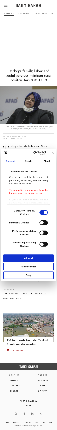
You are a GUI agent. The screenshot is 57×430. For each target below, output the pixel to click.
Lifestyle (14, 385)
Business (43, 380)
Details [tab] (28, 161)
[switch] (43, 222)
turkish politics (37, 293)
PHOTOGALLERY (17, 350)
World (14, 380)
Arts (42, 385)
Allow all (28, 258)
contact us (40, 422)
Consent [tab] (10, 161)
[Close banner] (53, 153)
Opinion (43, 391)
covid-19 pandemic (11, 293)
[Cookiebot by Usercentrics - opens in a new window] (34, 153)
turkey (24, 293)
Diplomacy (24, 14)
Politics (9, 14)
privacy (16, 422)
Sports (14, 391)
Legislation (40, 14)
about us (27, 422)
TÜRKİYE (42, 375)
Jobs (7, 422)
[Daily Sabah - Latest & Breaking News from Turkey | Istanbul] (28, 5)
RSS (50, 422)
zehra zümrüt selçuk (12, 298)
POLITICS (14, 375)
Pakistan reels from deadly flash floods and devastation (28, 342)
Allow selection (28, 266)
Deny (28, 275)
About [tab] (47, 161)
